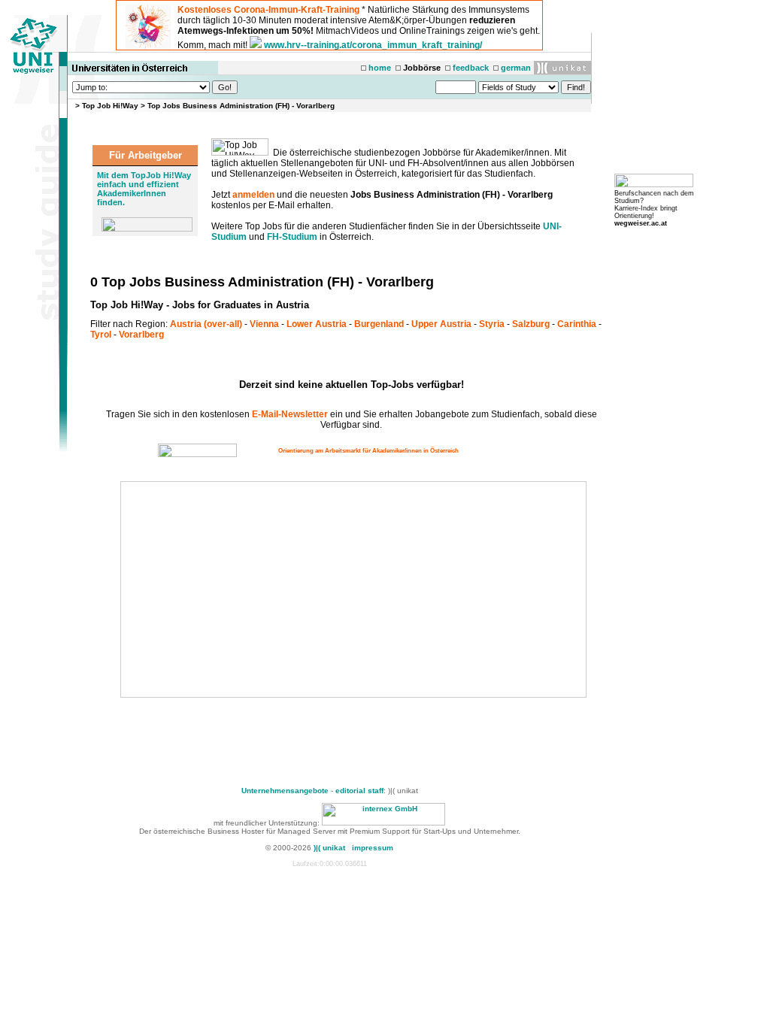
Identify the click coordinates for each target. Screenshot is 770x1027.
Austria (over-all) (206, 324)
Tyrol (100, 334)
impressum (372, 848)
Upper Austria (441, 324)
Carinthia (576, 324)
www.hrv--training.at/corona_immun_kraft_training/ (373, 45)
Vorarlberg (141, 334)
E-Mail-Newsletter (290, 414)
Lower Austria (316, 324)
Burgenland (379, 324)
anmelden (253, 194)
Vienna (264, 324)
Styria (492, 324)
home (379, 67)
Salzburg (531, 324)
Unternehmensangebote (285, 790)
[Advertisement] (249, 589)
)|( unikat (329, 848)
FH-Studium (292, 237)
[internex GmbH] (383, 823)
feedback (471, 67)
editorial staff (359, 790)
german (516, 67)
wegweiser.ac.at (640, 223)
